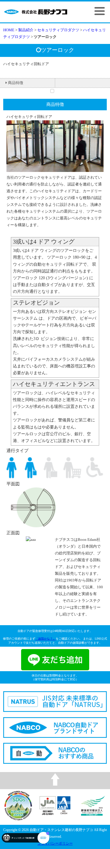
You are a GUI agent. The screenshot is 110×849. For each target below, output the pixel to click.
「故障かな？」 (45, 638)
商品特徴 (15, 83)
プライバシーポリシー (55, 843)
